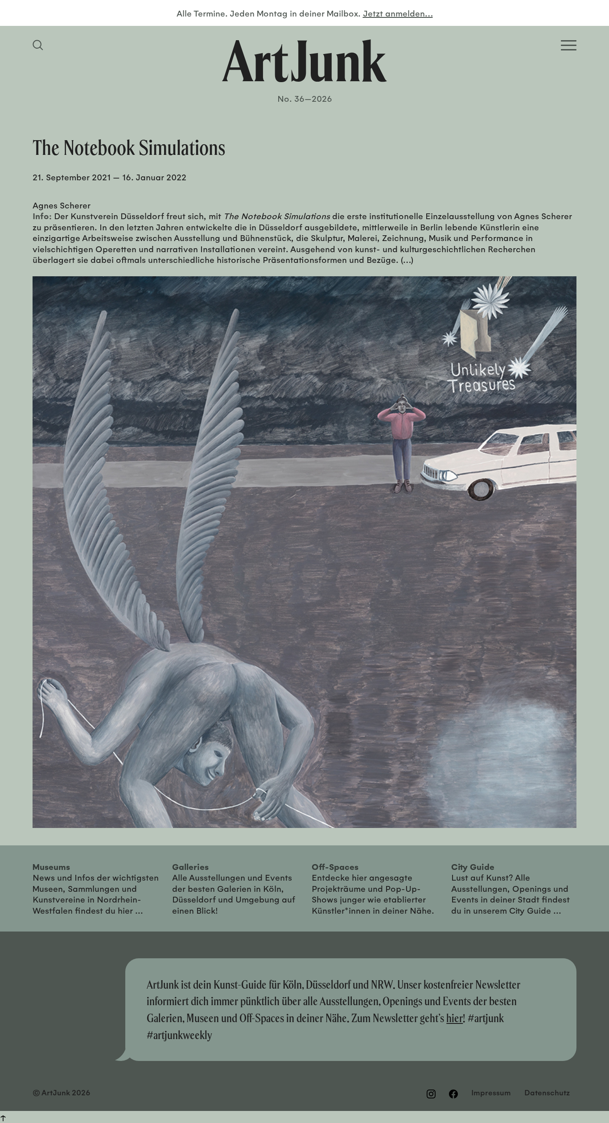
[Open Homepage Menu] (568, 45)
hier (454, 1018)
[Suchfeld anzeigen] (39, 45)
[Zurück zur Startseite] (304, 60)
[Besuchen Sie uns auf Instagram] (431, 1093)
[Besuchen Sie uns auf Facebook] (453, 1093)
